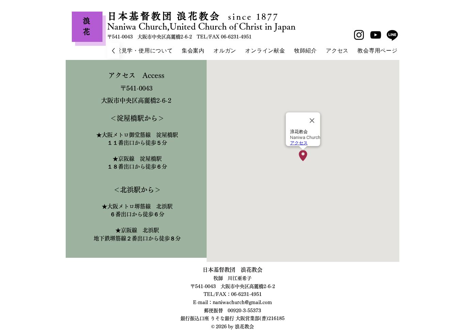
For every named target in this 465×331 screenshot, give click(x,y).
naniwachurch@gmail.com (242, 302)
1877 (265, 16)
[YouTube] (375, 35)
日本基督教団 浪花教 (158, 16)
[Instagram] (359, 35)
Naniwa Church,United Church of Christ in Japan (201, 26)
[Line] (392, 35)
